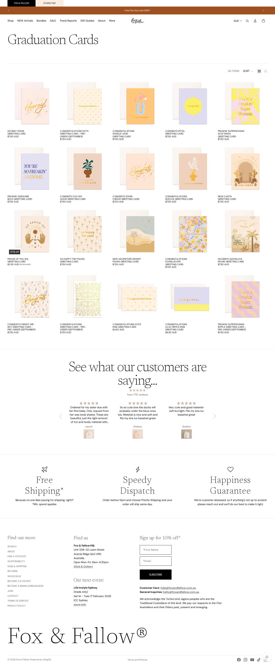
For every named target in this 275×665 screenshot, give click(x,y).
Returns (12, 571)
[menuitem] (112, 20)
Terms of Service (18, 600)
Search (11, 546)
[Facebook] (239, 660)
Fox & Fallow (21, 3)
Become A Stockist (19, 581)
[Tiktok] (258, 660)
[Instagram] (245, 660)
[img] (137, 390)
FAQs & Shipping (16, 566)
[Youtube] (252, 660)
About (11, 551)
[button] (248, 71)
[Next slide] (263, 10)
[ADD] (51, 122)
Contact (13, 595)
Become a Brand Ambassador (25, 586)
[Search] (247, 21)
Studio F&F (49, 3)
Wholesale (14, 576)
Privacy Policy (16, 605)
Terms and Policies (137, 659)
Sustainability (16, 561)
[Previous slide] (9, 10)
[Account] (255, 21)
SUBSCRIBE (155, 574)
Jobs (10, 591)
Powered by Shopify (40, 659)
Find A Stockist (16, 556)
